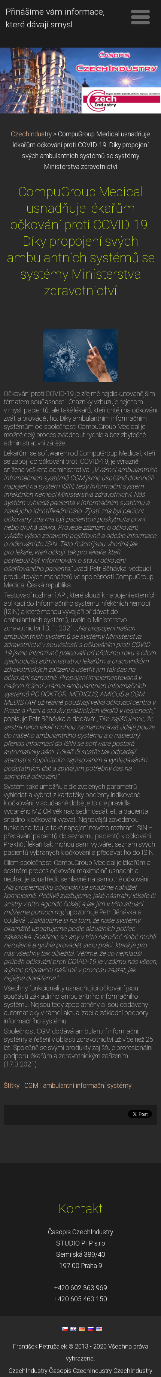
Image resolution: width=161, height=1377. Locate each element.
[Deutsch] (82, 1329)
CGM (31, 1085)
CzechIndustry (31, 134)
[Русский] (91, 1329)
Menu (140, 17)
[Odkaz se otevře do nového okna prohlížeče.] (80, 355)
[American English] (99, 1329)
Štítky (11, 1085)
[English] (73, 1329)
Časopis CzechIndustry (80, 1370)
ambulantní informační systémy (87, 1085)
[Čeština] (65, 1329)
